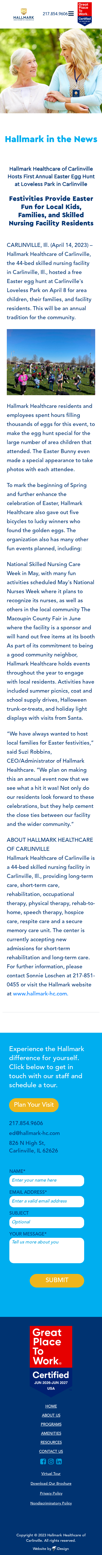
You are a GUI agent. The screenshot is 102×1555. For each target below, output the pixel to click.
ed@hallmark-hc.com (34, 1133)
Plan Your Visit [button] (34, 1105)
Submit (57, 1280)
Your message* (27, 1234)
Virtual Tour (51, 1474)
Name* (17, 1171)
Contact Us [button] (51, 1452)
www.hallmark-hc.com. (40, 994)
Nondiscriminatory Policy (51, 1503)
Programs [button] (51, 1424)
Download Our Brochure (51, 1484)
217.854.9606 (55, 14)
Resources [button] (51, 1443)
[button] (71, 14)
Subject (19, 1213)
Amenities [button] (51, 1434)
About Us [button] (51, 1415)
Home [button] (51, 1406)
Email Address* (28, 1192)
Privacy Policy (51, 1493)
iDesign (63, 1549)
